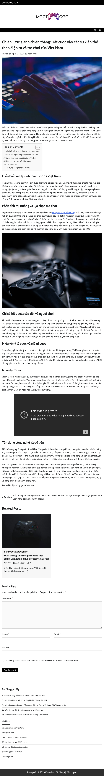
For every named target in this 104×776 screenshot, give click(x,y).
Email (57, 634)
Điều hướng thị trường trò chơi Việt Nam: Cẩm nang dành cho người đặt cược (26, 557)
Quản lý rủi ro (11, 164)
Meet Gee (49, 772)
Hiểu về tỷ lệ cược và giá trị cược (18, 161)
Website (5, 647)
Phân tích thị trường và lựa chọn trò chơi (21, 154)
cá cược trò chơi (8, 732)
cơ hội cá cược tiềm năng (63, 212)
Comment (7, 598)
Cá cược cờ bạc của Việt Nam (13, 728)
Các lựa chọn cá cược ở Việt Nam (14, 742)
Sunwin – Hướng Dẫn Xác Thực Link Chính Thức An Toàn (23, 695)
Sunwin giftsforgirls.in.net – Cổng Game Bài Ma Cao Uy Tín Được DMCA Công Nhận (34, 705)
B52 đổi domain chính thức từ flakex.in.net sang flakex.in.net (25, 715)
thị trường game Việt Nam (23, 485)
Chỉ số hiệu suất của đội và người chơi (20, 158)
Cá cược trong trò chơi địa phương (14, 737)
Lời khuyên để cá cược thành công (15, 747)
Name (5, 634)
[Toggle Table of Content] (36, 147)
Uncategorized (7, 756)
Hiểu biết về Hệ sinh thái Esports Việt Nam (22, 151)
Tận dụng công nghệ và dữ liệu (17, 167)
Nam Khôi (32, 53)
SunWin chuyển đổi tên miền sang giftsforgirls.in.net (22, 710)
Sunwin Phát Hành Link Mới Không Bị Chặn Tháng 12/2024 (24, 700)
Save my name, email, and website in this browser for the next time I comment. (42, 660)
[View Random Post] (95, 30)
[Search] (100, 30)
